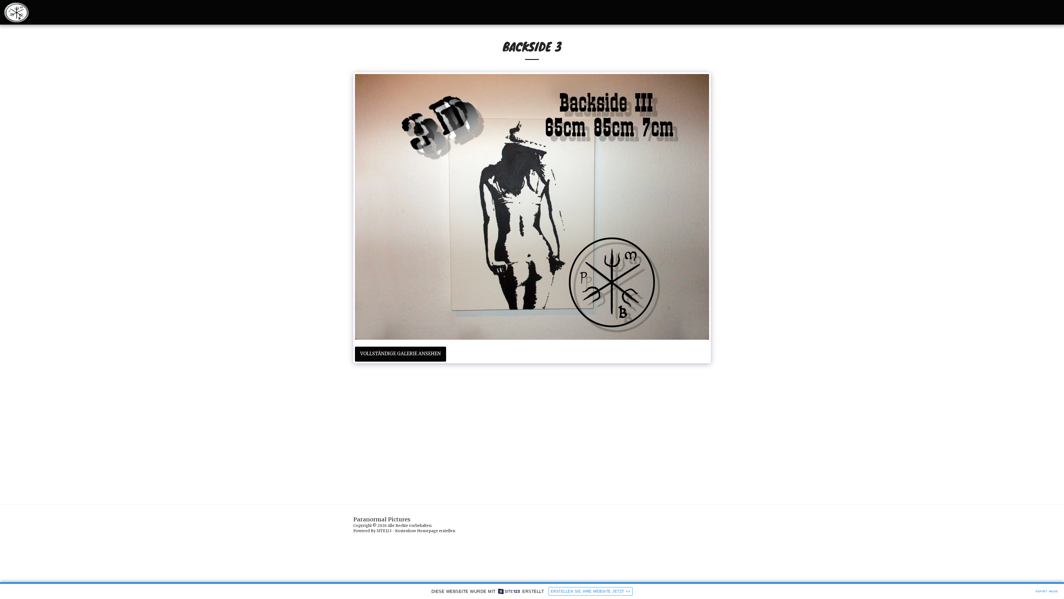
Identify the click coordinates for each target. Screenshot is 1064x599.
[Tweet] (590, 345)
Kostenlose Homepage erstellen (425, 531)
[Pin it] (598, 345)
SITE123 (384, 531)
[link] (630, 345)
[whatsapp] (622, 345)
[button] (621, 12)
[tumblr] (606, 345)
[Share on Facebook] (582, 345)
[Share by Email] (614, 345)
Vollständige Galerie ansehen (400, 360)
